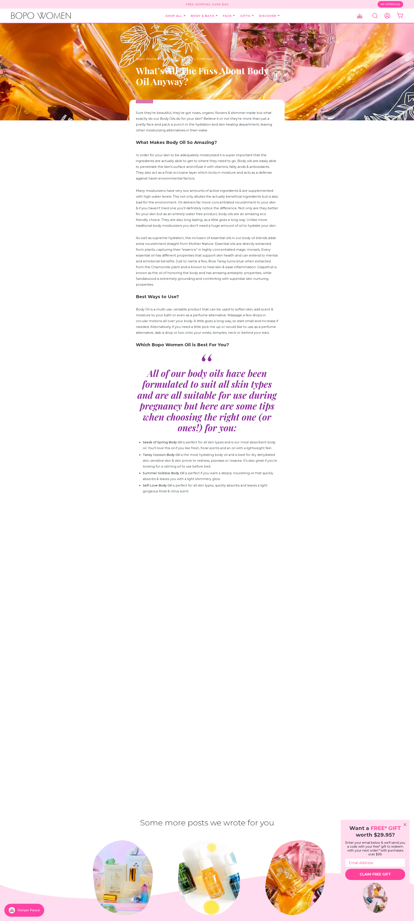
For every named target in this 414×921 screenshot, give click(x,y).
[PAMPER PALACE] (360, 16)
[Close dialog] (405, 825)
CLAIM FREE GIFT (375, 874)
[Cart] (400, 16)
